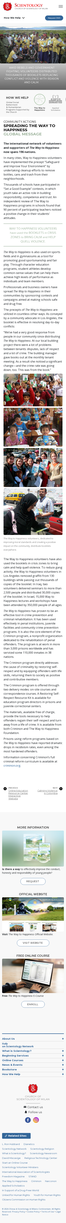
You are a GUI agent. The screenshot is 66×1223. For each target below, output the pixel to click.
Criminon (36, 1181)
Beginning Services (15, 1055)
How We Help (12, 17)
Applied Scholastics (13, 1185)
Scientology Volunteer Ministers (20, 1167)
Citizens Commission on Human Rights (23, 1199)
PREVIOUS (13, 788)
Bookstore (9, 1069)
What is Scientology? (17, 1051)
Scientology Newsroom (43, 1153)
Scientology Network (14, 1149)
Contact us (35, 1107)
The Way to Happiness (14, 1181)
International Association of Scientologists (26, 1172)
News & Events (12, 1064)
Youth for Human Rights (47, 1195)
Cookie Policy (33, 1211)
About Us (8, 1038)
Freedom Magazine (13, 1176)
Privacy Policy (18, 1211)
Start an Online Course (15, 1162)
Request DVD (54, 18)
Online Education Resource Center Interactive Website (18, 794)
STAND (33, 1176)
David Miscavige (11, 1158)
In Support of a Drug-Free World (20, 1190)
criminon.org (12, 765)
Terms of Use (47, 1211)
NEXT (55, 788)
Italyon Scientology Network (18, 1045)
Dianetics (29, 1144)
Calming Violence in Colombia (47, 792)
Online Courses (12, 1060)
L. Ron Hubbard (11, 1144)
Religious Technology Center (40, 1158)
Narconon (50, 1181)
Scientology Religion (42, 1149)
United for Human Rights (16, 1195)
